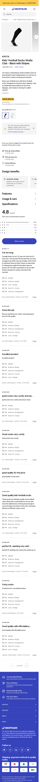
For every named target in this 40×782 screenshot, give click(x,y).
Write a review (19, 241)
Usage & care (9, 198)
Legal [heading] (4, 721)
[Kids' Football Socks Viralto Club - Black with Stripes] (16, 37)
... (10, 19)
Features (7, 193)
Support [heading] (5, 704)
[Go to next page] (26, 665)
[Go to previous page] (12, 665)
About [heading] (4, 716)
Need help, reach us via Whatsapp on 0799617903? (19, 3)
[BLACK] (5, 115)
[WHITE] (12, 115)
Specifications (10, 204)
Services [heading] (5, 710)
